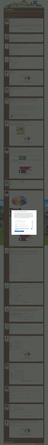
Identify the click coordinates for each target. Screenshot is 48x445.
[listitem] (24, 220)
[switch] (32, 221)
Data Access (24, 233)
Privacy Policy (27, 233)
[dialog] (24, 222)
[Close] (35, 211)
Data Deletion (20, 233)
